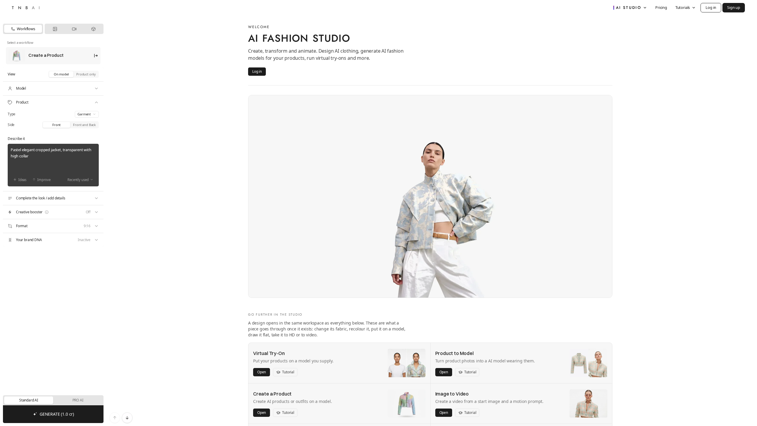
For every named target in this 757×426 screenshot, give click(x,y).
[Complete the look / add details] (53, 198)
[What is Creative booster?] (46, 212)
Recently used (78, 180)
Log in (711, 7)
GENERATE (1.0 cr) (57, 414)
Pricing (661, 7)
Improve (44, 180)
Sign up (733, 7)
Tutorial (288, 372)
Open (261, 372)
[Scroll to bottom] (127, 417)
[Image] (55, 29)
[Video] (74, 29)
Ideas (22, 180)
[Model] (53, 88)
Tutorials (682, 7)
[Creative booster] (53, 212)
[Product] (53, 102)
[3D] (93, 29)
